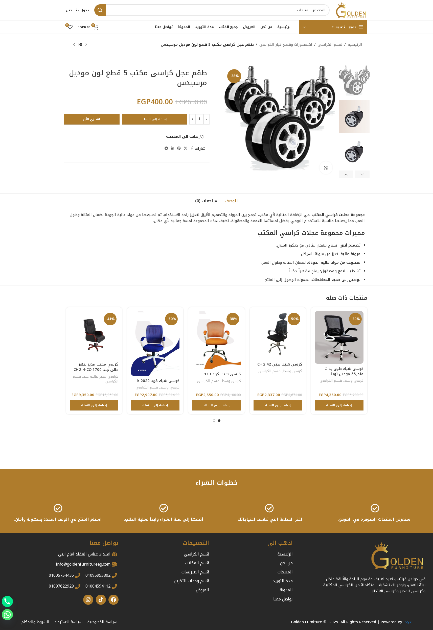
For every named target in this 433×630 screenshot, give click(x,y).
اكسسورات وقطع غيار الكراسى (285, 44)
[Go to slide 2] (214, 420)
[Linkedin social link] (173, 148)
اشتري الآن (91, 119)
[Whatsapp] (7, 614)
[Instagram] (88, 600)
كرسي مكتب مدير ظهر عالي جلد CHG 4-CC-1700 (96, 367)
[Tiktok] (101, 600)
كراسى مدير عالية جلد (100, 376)
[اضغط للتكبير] (326, 167)
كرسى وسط (353, 380)
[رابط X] (185, 148)
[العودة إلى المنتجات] (80, 45)
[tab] (231, 201)
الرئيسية (355, 44)
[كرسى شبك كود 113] (216, 340)
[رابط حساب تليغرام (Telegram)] (166, 148)
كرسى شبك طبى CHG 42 (279, 364)
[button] (362, 174)
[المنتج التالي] (74, 45)
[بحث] (100, 10)
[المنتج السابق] (86, 45)
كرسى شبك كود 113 (222, 374)
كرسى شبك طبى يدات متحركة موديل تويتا (344, 371)
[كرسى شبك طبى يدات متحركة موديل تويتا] (339, 337)
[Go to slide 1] (219, 420)
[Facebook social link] (192, 148)
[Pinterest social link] (179, 148)
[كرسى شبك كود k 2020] (155, 343)
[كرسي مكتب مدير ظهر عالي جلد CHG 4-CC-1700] (94, 335)
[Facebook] (113, 600)
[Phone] (7, 601)
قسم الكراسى (330, 44)
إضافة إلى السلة (154, 119)
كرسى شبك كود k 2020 (158, 380)
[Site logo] (351, 9)
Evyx (407, 621)
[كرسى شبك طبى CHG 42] (278, 335)
